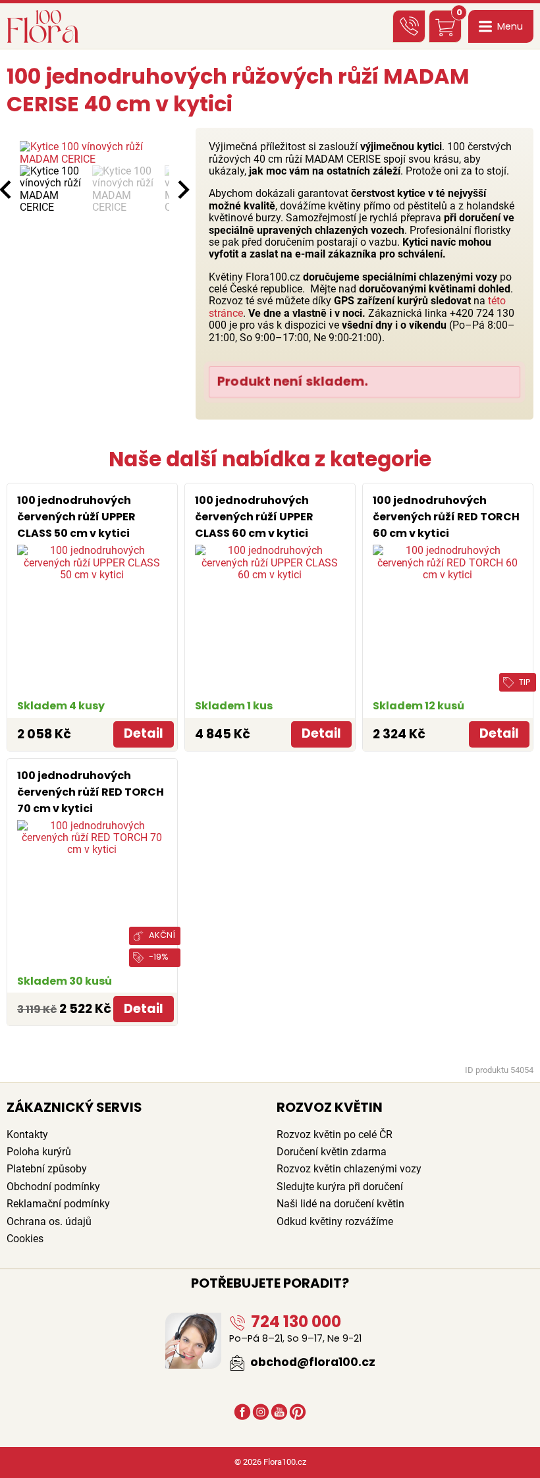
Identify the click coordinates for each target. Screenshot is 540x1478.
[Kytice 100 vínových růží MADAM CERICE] (94, 153)
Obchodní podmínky (53, 1186)
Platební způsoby (47, 1169)
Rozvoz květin (330, 1107)
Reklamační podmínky (58, 1203)
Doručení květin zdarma (332, 1151)
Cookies (25, 1238)
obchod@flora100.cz (311, 1362)
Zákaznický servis (74, 1107)
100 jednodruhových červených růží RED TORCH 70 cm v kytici (90, 792)
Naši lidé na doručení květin (340, 1203)
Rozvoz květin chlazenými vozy (349, 1169)
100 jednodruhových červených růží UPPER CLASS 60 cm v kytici (254, 517)
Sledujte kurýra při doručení (340, 1186)
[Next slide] (182, 190)
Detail (143, 733)
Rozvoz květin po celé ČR (334, 1134)
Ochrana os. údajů (49, 1221)
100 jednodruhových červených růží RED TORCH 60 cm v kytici (446, 517)
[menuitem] (53, 189)
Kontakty (27, 1134)
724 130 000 (294, 1321)
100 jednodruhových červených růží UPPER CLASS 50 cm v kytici (76, 517)
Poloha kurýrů (39, 1151)
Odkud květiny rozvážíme (335, 1221)
